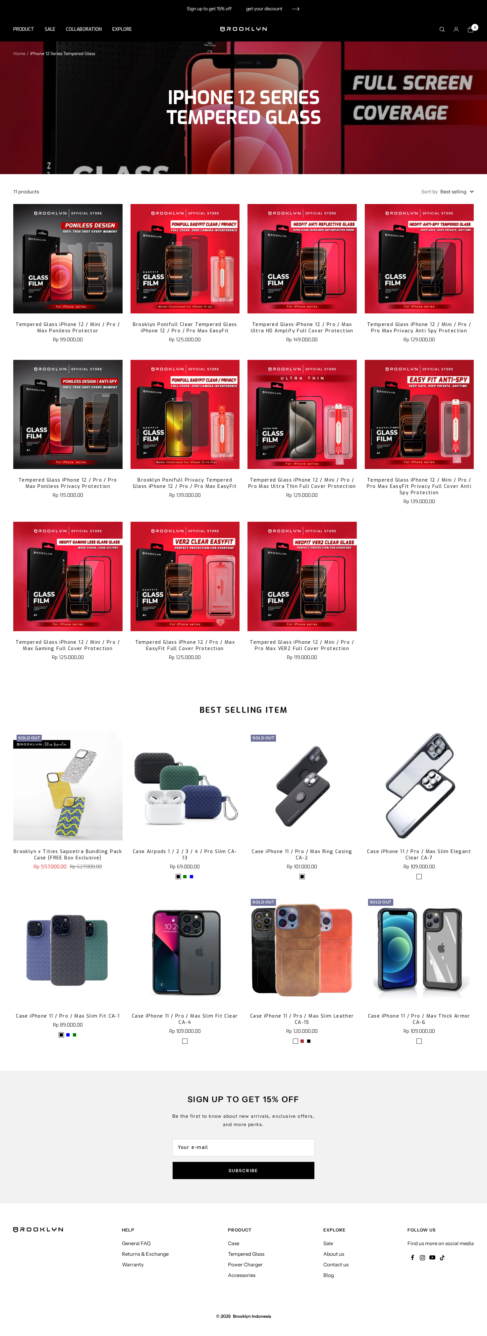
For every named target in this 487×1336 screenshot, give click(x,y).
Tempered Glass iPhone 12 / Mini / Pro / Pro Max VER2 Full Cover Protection (302, 645)
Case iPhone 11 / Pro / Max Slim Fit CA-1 (68, 1016)
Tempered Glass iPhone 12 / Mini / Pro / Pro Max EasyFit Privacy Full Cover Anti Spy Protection (419, 486)
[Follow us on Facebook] (412, 1258)
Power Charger (245, 1264)
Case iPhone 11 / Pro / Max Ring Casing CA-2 (302, 854)
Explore (122, 29)
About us (333, 1254)
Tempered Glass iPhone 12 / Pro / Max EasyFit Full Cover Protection (185, 645)
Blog (328, 1275)
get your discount (264, 9)
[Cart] (470, 30)
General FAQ (136, 1243)
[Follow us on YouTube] (432, 1258)
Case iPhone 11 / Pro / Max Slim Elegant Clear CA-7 (419, 854)
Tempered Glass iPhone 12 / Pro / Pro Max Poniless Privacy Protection (68, 483)
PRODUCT (23, 29)
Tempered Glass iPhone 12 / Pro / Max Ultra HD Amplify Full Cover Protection (302, 327)
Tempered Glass (246, 1254)
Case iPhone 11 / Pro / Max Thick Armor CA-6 (419, 1019)
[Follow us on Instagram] (422, 1258)
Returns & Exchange (145, 1254)
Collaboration (84, 29)
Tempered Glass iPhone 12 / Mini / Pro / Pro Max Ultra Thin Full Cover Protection (302, 483)
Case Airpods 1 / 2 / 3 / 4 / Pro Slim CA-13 (185, 854)
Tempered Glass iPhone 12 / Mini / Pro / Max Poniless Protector (68, 327)
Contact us (336, 1264)
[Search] (442, 30)
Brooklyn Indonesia (252, 1316)
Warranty (133, 1264)
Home (19, 53)
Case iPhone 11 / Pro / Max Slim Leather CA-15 (302, 1019)
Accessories (241, 1275)
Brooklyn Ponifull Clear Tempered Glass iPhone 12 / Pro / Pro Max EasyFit (185, 327)
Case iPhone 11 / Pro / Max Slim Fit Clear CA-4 (185, 1019)
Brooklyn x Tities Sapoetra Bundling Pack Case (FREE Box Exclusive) (68, 854)
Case (233, 1243)
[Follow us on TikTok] (442, 1258)
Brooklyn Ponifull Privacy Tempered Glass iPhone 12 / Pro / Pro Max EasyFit (185, 483)
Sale (328, 1243)
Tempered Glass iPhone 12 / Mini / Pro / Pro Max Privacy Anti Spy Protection (419, 327)
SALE (50, 29)
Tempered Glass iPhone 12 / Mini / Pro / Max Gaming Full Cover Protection (68, 645)
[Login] (456, 29)
